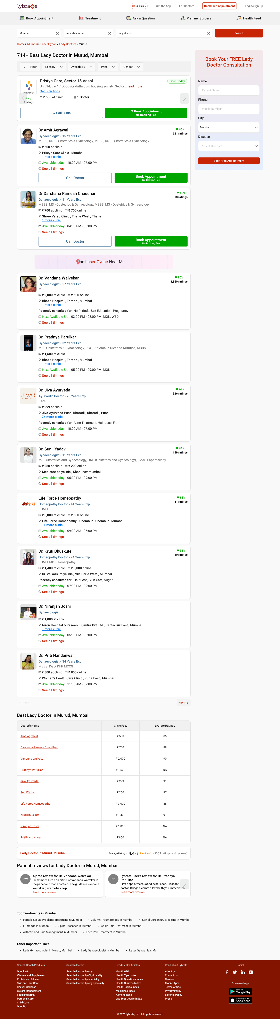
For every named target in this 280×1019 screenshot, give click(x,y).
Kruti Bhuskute (29, 815)
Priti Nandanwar (30, 837)
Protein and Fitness (28, 979)
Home (21, 44)
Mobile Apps (172, 983)
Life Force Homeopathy (60, 498)
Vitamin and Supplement (31, 975)
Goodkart (22, 971)
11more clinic (52, 525)
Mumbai (32, 44)
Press (168, 998)
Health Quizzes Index (128, 983)
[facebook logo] (226, 973)
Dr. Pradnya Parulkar (57, 337)
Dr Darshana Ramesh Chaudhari (68, 193)
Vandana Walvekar (32, 758)
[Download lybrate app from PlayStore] (240, 994)
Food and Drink (26, 994)
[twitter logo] (234, 973)
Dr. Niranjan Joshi (55, 606)
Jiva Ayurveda (29, 781)
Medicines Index (125, 990)
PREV (26, 702)
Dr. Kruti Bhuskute (55, 551)
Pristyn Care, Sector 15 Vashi (66, 80)
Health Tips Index (126, 975)
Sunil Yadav (27, 792)
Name (202, 81)
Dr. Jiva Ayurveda (54, 390)
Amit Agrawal (29, 736)
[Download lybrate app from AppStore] (240, 1002)
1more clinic (51, 157)
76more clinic (52, 417)
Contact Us (171, 975)
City (201, 118)
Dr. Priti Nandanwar (56, 655)
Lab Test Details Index (129, 998)
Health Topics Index (127, 986)
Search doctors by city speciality (85, 983)
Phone (202, 100)
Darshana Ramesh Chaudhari (39, 747)
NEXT (182, 702)
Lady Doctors (67, 44)
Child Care (23, 1002)
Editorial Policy (173, 994)
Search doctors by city (79, 971)
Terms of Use (173, 986)
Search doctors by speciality (82, 979)
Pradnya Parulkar (31, 769)
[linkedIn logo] (242, 973)
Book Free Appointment (219, 6)
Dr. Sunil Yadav (52, 449)
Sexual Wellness (26, 986)
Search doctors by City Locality (84, 975)
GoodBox (22, 1006)
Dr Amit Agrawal (53, 130)
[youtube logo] (250, 973)
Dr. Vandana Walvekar (59, 278)
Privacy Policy (173, 990)
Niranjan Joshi (29, 826)
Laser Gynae (48, 44)
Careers (169, 979)
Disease (204, 137)
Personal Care (25, 998)
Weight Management (29, 990)
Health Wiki (122, 971)
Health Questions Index (129, 979)
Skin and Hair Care (28, 983)
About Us (170, 971)
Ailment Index (124, 994)
